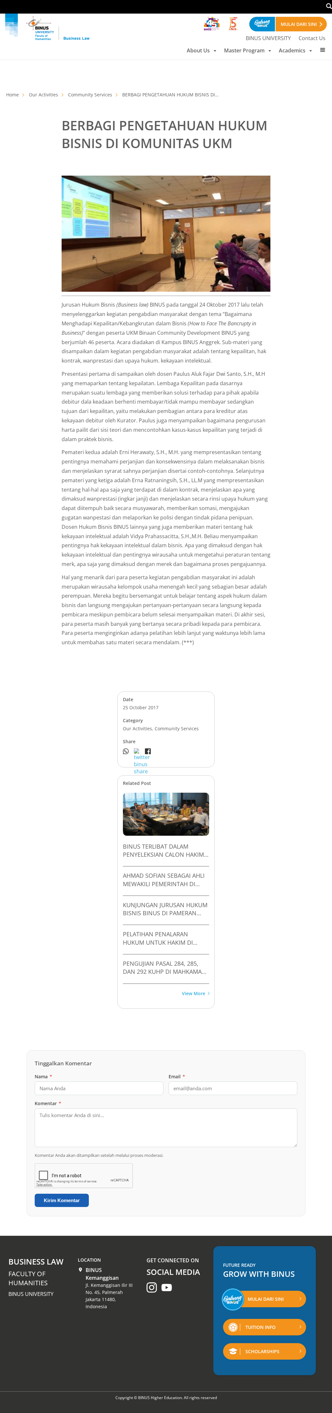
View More (193, 993)
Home (12, 95)
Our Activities (43, 95)
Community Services (90, 95)
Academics (292, 50)
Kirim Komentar (62, 1200)
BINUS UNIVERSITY (268, 38)
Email (177, 1076)
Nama (43, 1076)
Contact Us (312, 38)
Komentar (48, 1103)
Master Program (244, 50)
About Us (198, 50)
